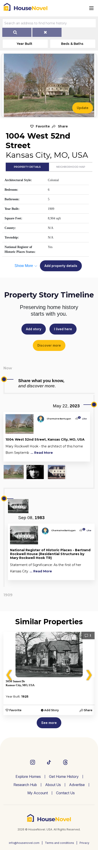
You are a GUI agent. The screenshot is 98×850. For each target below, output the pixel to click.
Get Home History (64, 776)
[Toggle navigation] (91, 8)
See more (49, 723)
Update (82, 108)
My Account (37, 793)
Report (83, 457)
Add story (33, 329)
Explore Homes (28, 776)
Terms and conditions (59, 843)
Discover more (49, 345)
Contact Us (65, 793)
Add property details (60, 266)
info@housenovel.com (24, 843)
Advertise (77, 784)
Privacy (84, 843)
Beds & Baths (72, 44)
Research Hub (25, 784)
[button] (60, 126)
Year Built (24, 44)
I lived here (63, 329)
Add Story (51, 710)
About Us (53, 784)
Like (83, 418)
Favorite (43, 126)
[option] (49, 673)
